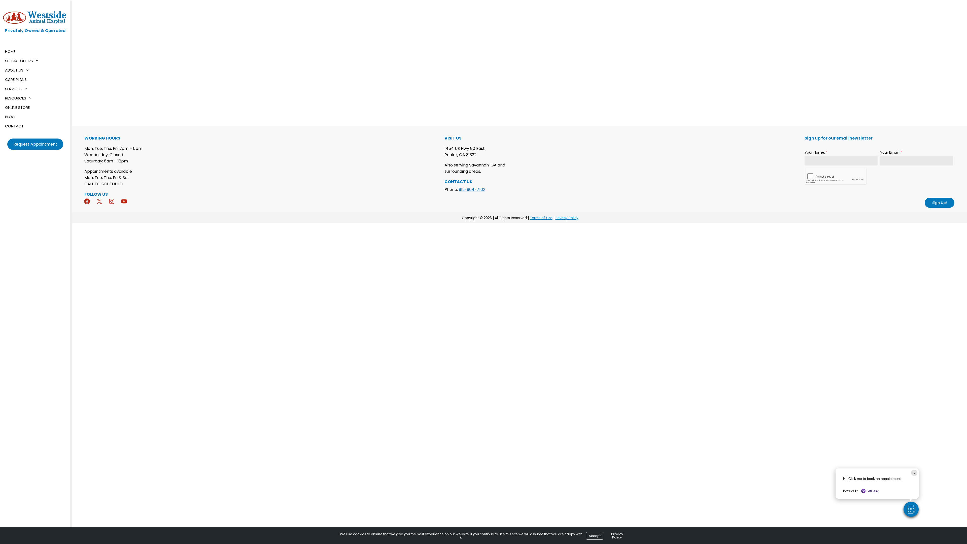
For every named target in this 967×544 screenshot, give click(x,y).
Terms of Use (541, 218)
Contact (14, 126)
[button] (911, 509)
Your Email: (891, 152)
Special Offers (19, 60)
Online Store (17, 107)
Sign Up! (939, 202)
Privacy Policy (567, 218)
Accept (595, 535)
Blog (10, 116)
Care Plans (16, 79)
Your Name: (816, 152)
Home (10, 51)
